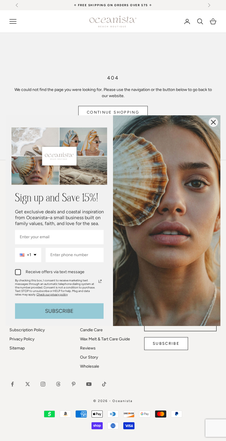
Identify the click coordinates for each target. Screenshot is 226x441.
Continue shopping (113, 112)
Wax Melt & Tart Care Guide (105, 339)
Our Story (89, 357)
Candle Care (91, 329)
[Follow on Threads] (58, 384)
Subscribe (166, 343)
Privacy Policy (21, 339)
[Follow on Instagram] (43, 384)
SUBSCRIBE (59, 310)
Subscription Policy (27, 329)
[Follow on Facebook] (12, 384)
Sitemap (17, 348)
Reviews (88, 348)
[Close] (213, 122)
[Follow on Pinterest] (74, 384)
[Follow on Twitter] (28, 384)
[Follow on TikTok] (104, 384)
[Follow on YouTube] (89, 384)
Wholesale (89, 366)
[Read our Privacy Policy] (100, 281)
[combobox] (28, 255)
